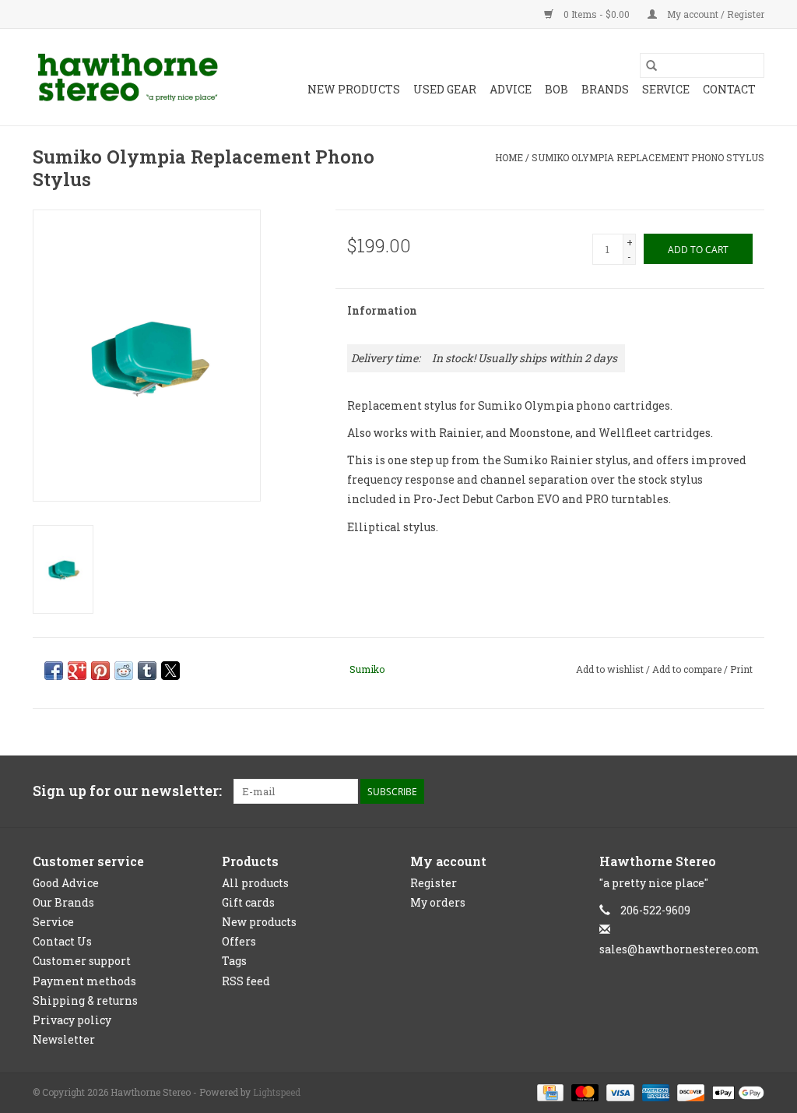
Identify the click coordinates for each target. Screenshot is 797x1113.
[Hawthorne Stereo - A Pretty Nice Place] (128, 77)
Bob (556, 89)
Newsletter (64, 1039)
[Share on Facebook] (53, 670)
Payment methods (84, 981)
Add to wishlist (611, 669)
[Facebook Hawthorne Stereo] (724, 791)
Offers (239, 941)
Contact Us (62, 941)
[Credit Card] (549, 1092)
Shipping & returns (85, 1000)
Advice (511, 89)
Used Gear (444, 89)
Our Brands (63, 902)
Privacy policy (72, 1020)
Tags (234, 960)
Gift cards (248, 902)
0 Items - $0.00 (596, 14)
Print (741, 669)
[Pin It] (100, 670)
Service (666, 89)
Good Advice (66, 882)
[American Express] (654, 1092)
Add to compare (688, 669)
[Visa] (618, 1092)
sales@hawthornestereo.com (679, 949)
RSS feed (246, 981)
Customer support (82, 960)
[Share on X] (170, 670)
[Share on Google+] (77, 670)
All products (255, 882)
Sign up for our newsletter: (127, 791)
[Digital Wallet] (735, 1092)
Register (433, 882)
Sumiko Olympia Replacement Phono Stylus (648, 157)
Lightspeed (276, 1092)
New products (259, 921)
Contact (729, 89)
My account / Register (714, 14)
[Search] (651, 65)
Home (509, 157)
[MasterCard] (583, 1092)
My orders (437, 902)
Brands (605, 89)
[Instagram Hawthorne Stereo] (751, 791)
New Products (353, 89)
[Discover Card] (689, 1092)
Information (382, 310)
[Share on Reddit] (123, 670)
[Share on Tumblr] (147, 670)
